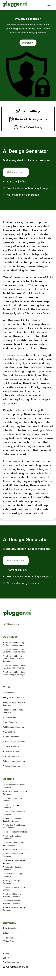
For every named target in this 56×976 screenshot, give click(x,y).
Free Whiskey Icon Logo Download (13, 875)
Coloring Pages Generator (14, 761)
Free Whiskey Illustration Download (13, 868)
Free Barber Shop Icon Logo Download (15, 908)
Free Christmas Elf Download (15, 849)
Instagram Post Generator (13, 697)
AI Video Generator (11, 962)
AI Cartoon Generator (12, 751)
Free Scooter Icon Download (15, 832)
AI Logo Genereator (11, 737)
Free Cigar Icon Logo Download (12, 881)
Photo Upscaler (9, 717)
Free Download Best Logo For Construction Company (14, 643)
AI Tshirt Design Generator (14, 742)
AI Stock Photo (9, 732)
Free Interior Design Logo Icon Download (13, 844)
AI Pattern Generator (11, 766)
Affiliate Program (10, 941)
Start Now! (28, 42)
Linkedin (6, 958)
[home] (11, 4)
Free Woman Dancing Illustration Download (12, 819)
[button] (50, 5)
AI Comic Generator (11, 746)
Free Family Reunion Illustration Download (12, 902)
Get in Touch (8, 933)
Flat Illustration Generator (13, 727)
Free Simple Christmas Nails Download (15, 861)
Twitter (6, 954)
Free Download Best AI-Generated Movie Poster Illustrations (13, 658)
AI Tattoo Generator (11, 756)
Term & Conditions (11, 928)
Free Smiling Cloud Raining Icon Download (14, 826)
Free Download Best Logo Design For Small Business (14, 650)
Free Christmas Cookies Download (13, 855)
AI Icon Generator (10, 722)
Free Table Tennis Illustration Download (15, 792)
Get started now (15, 172)
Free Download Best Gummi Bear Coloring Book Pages (14, 673)
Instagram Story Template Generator (14, 703)
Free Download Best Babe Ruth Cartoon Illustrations (14, 666)
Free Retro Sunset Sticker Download (13, 786)
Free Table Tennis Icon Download (12, 799)
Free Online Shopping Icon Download (14, 888)
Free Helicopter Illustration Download (14, 813)
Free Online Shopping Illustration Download (12, 895)
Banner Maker (9, 693)
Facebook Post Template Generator (13, 711)
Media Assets (9, 938)
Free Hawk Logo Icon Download (12, 837)
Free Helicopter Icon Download (11, 806)
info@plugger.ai (11, 624)
